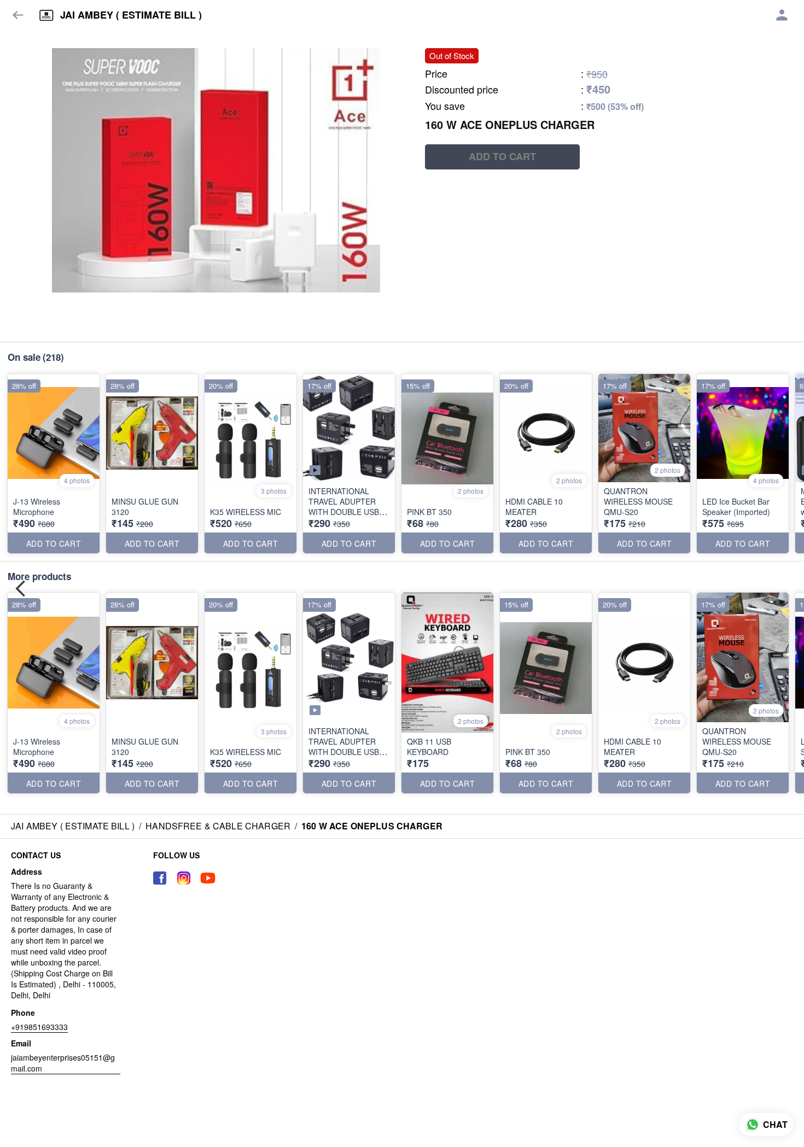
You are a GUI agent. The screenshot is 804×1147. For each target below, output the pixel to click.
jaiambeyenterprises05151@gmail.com (63, 1063)
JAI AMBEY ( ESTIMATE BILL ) (131, 15)
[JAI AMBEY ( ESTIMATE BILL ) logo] (46, 15)
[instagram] (184, 878)
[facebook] (159, 878)
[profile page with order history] (782, 15)
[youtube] (208, 878)
